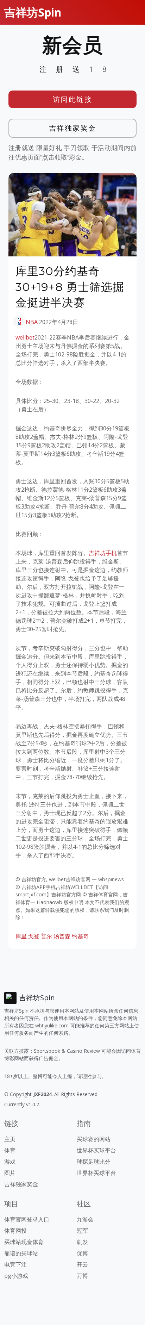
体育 (9, 1150)
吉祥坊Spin (32, 12)
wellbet (24, 337)
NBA (32, 322)
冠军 (82, 1230)
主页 (9, 1139)
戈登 (33, 936)
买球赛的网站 (94, 1139)
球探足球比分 (94, 1161)
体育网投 (15, 1230)
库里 (21, 936)
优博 (82, 1253)
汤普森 (61, 936)
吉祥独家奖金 (72, 128)
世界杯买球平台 (96, 1150)
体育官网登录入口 (26, 1219)
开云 (82, 1264)
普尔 (46, 936)
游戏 (9, 1161)
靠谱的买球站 (21, 1253)
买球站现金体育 (24, 1242)
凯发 (82, 1242)
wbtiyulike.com (52, 1025)
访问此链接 (73, 99)
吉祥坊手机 (103, 553)
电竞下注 (15, 1264)
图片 (9, 1173)
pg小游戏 (16, 1276)
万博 (82, 1276)
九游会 (85, 1219)
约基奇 (80, 936)
